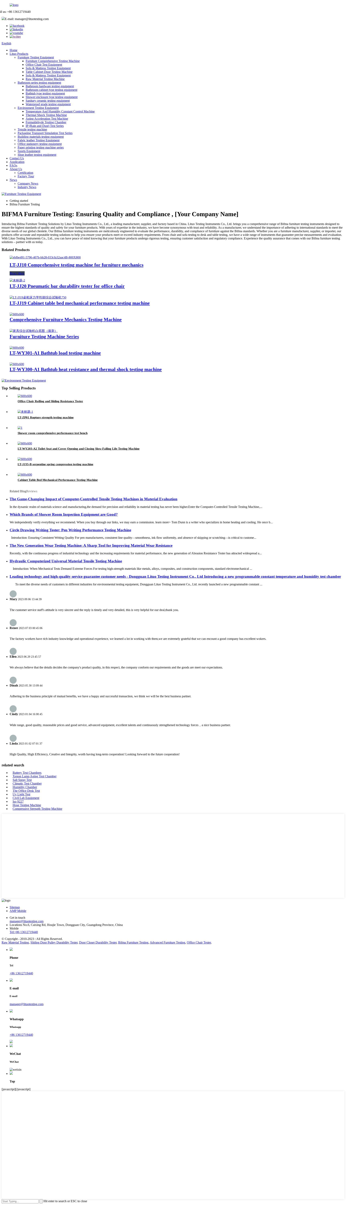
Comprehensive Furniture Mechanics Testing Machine (66, 319)
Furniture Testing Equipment (36, 57)
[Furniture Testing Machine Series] (34, 331)
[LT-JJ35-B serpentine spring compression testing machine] (25, 459)
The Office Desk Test (26, 790)
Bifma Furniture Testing (133, 942)
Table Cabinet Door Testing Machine (49, 71)
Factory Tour (26, 176)
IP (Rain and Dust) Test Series (45, 126)
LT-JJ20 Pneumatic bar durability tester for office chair (67, 286)
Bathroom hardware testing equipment (50, 86)
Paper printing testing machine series (41, 147)
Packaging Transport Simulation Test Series (45, 133)
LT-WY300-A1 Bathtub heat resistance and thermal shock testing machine (86, 369)
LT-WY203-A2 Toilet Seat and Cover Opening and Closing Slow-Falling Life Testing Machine (79, 448)
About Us (16, 169)
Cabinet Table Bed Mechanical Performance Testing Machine (58, 479)
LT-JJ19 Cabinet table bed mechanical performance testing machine (80, 303)
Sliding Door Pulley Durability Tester (53, 942)
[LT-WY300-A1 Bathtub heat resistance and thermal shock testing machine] (17, 364)
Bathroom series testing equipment (39, 82)
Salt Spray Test (22, 780)
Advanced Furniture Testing (167, 942)
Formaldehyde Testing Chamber (46, 122)
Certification (25, 172)
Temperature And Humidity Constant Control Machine (60, 111)
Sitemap (15, 907)
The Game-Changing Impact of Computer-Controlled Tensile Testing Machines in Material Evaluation (93, 499)
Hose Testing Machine (27, 805)
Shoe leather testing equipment (37, 154)
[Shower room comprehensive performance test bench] (20, 427)
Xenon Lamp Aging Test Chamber (34, 776)
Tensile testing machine (32, 129)
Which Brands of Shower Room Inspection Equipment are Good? (64, 514)
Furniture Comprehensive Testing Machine (53, 61)
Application (17, 162)
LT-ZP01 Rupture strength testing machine (46, 417)
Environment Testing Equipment (38, 108)
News (13, 180)
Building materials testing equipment (41, 136)
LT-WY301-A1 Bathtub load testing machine (55, 353)
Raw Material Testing (15, 942)
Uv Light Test (21, 794)
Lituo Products (19, 53)
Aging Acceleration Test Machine (47, 118)
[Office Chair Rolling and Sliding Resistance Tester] (25, 396)
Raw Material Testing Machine (45, 79)
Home (13, 50)
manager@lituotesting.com (26, 921)
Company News (28, 183)
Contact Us (17, 158)
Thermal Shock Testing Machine (46, 115)
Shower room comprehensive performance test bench (53, 433)
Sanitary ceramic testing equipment (48, 100)
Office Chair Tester (199, 942)
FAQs (13, 165)
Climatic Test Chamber (27, 783)
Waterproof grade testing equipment (48, 104)
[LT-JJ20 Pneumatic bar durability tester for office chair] (17, 280)
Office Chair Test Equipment (44, 64)
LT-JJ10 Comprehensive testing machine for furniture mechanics (76, 264)
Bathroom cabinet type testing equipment (51, 89)
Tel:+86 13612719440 (24, 932)
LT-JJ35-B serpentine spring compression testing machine (55, 464)
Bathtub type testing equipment (45, 93)
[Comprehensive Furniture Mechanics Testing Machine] (17, 314)
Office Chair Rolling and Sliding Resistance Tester (50, 401)
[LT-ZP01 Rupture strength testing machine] (25, 411)
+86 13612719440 (21, 973)
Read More (17, 273)
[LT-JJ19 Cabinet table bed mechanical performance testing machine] (38, 297)
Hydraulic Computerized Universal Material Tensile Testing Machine (66, 561)
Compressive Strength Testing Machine (37, 808)
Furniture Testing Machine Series (44, 336)
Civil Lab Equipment (26, 798)
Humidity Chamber (25, 787)
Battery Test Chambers (27, 772)
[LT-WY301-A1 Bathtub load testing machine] (17, 347)
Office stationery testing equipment (40, 144)
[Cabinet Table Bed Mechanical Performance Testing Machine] (25, 474)
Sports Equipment (29, 151)
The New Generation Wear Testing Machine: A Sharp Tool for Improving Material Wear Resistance (91, 545)
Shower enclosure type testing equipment (51, 97)
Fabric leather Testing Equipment (38, 140)
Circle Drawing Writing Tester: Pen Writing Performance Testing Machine (70, 530)
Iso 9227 (18, 801)
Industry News (27, 187)
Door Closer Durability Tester (98, 942)
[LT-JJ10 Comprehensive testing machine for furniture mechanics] (45, 257)
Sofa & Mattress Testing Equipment (48, 68)
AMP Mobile (18, 911)
